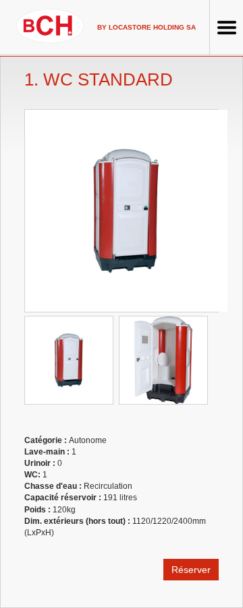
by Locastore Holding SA (146, 27)
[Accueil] (50, 25)
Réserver (191, 569)
